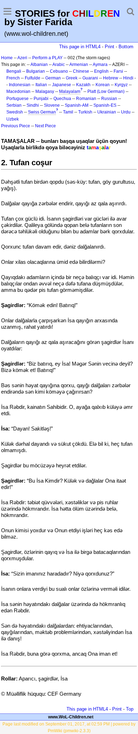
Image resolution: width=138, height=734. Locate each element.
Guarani (90, 78)
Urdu (126, 112)
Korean (103, 84)
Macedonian (18, 91)
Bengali (13, 71)
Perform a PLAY (47, 57)
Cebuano (59, 71)
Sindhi (33, 105)
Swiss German (42, 112)
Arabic (58, 64)
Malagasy (44, 91)
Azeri (22, 57)
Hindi (128, 78)
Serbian (14, 105)
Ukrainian (106, 112)
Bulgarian (35, 71)
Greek (71, 78)
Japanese (61, 84)
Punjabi (41, 98)
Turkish (85, 112)
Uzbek (12, 119)
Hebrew (110, 78)
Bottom (126, 46)
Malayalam (69, 91)
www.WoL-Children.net (70, 716)
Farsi (118, 71)
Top (129, 709)
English (101, 71)
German (53, 78)
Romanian (86, 98)
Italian (41, 84)
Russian (109, 98)
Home (7, 57)
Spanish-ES (104, 105)
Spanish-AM (76, 105)
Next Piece (45, 125)
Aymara (100, 64)
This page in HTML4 (79, 46)
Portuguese (17, 98)
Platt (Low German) (106, 91)
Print (109, 46)
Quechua (62, 98)
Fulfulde (32, 78)
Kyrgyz (121, 84)
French (13, 78)
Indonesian (19, 84)
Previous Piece (15, 125)
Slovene (52, 105)
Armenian (78, 64)
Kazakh (83, 84)
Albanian (39, 64)
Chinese (81, 71)
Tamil (68, 112)
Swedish (14, 112)
